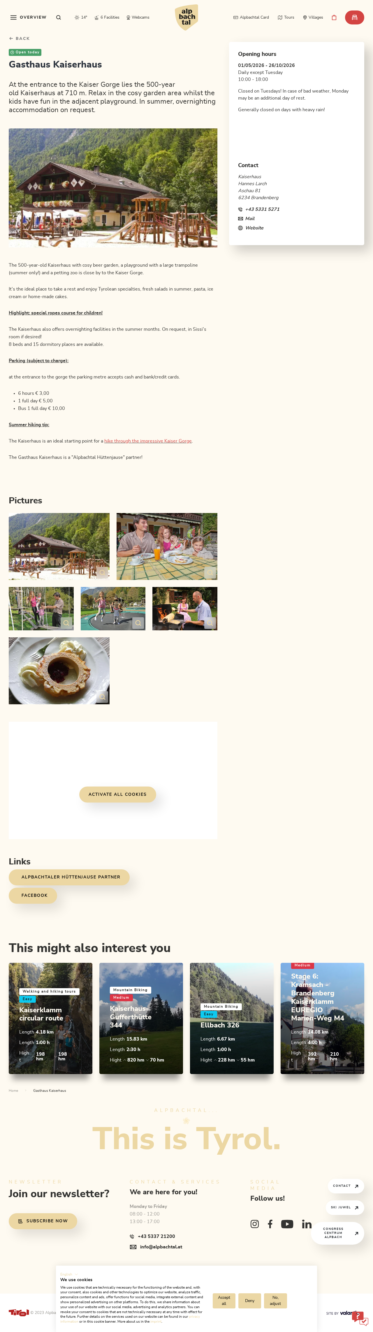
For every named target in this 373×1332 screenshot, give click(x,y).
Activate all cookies (118, 794)
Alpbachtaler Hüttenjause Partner (71, 877)
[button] (69, 1274)
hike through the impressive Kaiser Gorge (148, 441)
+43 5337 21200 (156, 1236)
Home (13, 1090)
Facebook (35, 896)
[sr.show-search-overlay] (58, 17)
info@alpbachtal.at (161, 1247)
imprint (155, 1321)
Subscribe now (47, 1221)
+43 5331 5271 (262, 209)
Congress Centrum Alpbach (333, 1233)
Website (254, 228)
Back (22, 39)
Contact (342, 1185)
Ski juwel (341, 1207)
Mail (249, 218)
